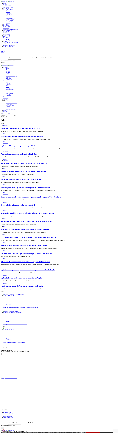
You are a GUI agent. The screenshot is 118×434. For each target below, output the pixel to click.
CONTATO (5, 41)
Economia (8, 69)
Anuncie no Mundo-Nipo (11, 103)
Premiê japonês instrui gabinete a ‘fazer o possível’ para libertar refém (25, 188)
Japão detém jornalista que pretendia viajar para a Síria (20, 128)
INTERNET (6, 28)
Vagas (7, 39)
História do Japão (10, 19)
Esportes (8, 77)
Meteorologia (9, 79)
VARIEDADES (6, 36)
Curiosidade (8, 13)
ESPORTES (6, 25)
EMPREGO (6, 37)
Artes (7, 10)
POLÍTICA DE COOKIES (9, 45)
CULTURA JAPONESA (8, 9)
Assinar (2, 62)
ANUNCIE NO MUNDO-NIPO (10, 42)
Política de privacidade (94, 432)
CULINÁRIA (6, 8)
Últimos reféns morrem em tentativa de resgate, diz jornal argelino (24, 245)
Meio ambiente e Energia (11, 76)
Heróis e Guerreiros (10, 18)
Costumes (8, 12)
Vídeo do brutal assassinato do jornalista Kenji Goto (19, 154)
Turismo (8, 23)
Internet (7, 74)
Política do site (9, 104)
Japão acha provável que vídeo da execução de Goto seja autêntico (24, 171)
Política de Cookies (10, 105)
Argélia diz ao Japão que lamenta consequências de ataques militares (25, 229)
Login (4, 3)
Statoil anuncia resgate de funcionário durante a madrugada (22, 286)
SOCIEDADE (6, 34)
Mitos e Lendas (9, 21)
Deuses (7, 15)
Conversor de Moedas (11, 109)
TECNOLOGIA (7, 35)
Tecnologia (8, 339)
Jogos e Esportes (9, 20)
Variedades (8, 304)
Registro (5, 4)
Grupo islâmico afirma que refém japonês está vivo (18, 205)
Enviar (2, 427)
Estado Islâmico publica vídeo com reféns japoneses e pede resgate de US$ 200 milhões (31, 197)
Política (7, 68)
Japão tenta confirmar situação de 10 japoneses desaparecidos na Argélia (26, 221)
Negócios (8, 71)
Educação (8, 17)
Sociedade (8, 72)
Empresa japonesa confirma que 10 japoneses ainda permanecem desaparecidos (28, 237)
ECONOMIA (6, 24)
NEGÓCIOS (6, 31)
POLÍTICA (5, 32)
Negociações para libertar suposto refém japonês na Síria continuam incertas (27, 213)
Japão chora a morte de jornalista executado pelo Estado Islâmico (24, 163)
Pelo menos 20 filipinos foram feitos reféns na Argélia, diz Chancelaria (25, 262)
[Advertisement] (41, 398)
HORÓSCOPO (6, 26)
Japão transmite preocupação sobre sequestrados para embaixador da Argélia (28, 270)
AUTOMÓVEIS (7, 5)
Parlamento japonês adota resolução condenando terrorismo (22, 136)
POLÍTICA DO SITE (8, 44)
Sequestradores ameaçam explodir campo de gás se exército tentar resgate (26, 253)
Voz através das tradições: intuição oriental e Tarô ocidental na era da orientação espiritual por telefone (20, 307)
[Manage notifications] (3, 430)
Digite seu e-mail (4, 60)
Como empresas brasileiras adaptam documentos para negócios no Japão (15, 324)
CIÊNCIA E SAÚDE (8, 7)
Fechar (88, 432)
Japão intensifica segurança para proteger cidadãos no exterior (23, 146)
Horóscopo (8, 95)
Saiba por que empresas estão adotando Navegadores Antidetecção (14, 342)
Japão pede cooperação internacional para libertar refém (21, 179)
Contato (7, 101)
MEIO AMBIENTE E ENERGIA (10, 29)
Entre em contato (7, 412)
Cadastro (8, 40)
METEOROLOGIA (7, 30)
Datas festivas (9, 14)
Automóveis (8, 78)
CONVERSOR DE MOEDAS (10, 46)
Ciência (7, 73)
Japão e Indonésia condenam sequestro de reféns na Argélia (21, 278)
